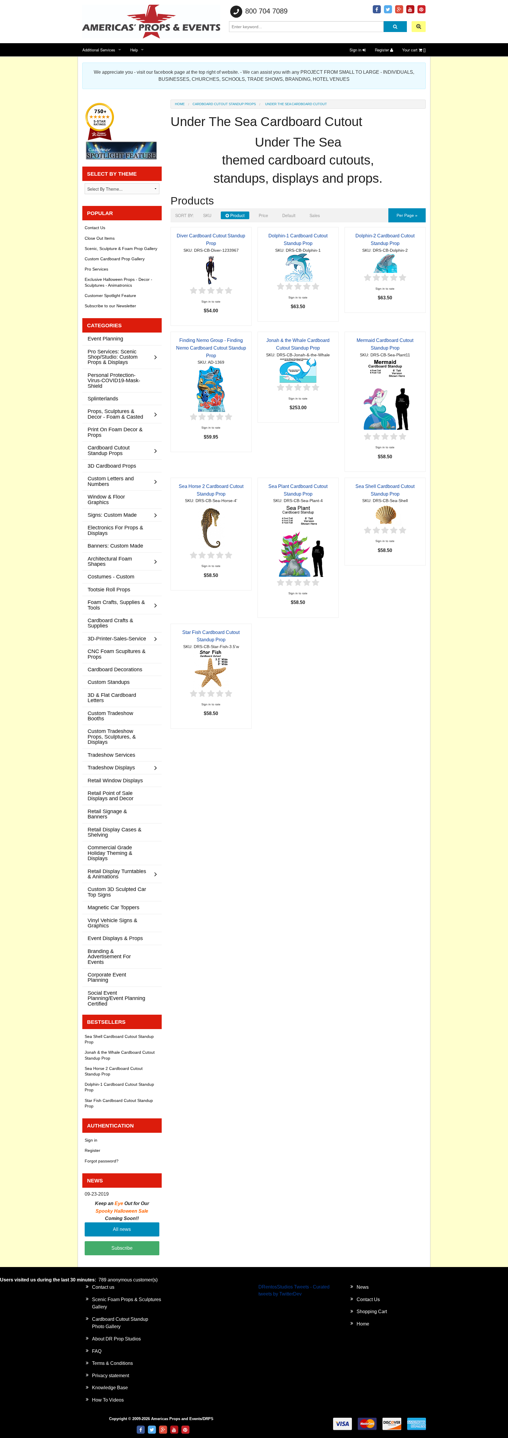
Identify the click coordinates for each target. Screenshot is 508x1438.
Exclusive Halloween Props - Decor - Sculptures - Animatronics (118, 282)
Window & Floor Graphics (106, 499)
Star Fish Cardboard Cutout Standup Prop (119, 1103)
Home (180, 104)
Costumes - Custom (111, 576)
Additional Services (98, 50)
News (363, 1287)
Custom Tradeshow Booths (110, 715)
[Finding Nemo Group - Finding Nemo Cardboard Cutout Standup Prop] (210, 388)
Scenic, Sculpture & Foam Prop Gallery (121, 248)
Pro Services (96, 269)
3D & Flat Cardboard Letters (112, 697)
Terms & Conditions (112, 1363)
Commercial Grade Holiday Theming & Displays (110, 852)
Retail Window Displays (115, 780)
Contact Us (95, 227)
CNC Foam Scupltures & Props (117, 654)
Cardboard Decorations (115, 669)
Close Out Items (100, 238)
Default (288, 215)
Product (237, 215)
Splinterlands (103, 398)
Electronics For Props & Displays (115, 530)
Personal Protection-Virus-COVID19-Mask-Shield (114, 380)
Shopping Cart (372, 1311)
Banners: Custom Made (115, 546)
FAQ (96, 1351)
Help (134, 50)
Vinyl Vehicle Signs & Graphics (112, 923)
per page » (407, 215)
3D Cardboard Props (112, 466)
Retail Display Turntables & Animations (117, 874)
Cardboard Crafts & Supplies (110, 623)
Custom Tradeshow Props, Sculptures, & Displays (112, 736)
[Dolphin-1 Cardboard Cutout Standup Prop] (298, 267)
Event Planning (105, 338)
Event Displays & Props (115, 938)
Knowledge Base (110, 1387)
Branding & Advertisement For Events (109, 956)
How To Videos (108, 1399)
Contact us (103, 1287)
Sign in (356, 50)
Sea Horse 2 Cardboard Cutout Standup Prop (114, 1071)
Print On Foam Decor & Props (115, 432)
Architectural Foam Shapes (110, 561)
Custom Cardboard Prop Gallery (115, 258)
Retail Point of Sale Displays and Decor (110, 795)
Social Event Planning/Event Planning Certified (116, 998)
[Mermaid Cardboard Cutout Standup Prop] (385, 394)
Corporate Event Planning (107, 977)
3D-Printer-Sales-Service (117, 638)
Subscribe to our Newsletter (110, 305)
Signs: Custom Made (112, 515)
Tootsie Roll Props (109, 589)
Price (263, 215)
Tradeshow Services (111, 755)
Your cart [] (414, 50)
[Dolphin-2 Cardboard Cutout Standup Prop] (385, 263)
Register (382, 50)
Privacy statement (110, 1375)
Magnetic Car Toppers (113, 907)
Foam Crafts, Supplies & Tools (116, 604)
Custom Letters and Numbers (111, 481)
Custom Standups (109, 682)
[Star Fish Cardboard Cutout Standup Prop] (211, 669)
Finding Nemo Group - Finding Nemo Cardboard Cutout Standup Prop (211, 348)
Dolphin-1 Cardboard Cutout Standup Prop (119, 1087)
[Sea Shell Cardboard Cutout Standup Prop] (385, 514)
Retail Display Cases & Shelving (114, 832)
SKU (207, 215)
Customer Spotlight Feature (110, 295)
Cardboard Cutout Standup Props (224, 104)
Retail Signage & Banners (107, 814)
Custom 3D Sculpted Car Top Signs (117, 891)
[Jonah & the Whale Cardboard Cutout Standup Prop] (298, 370)
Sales (315, 215)
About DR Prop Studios (116, 1338)
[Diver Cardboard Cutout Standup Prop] (211, 269)
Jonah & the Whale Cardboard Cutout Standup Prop (120, 1055)
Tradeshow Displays (111, 767)
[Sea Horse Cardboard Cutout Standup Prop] (211, 526)
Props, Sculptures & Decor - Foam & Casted (115, 414)
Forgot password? (101, 1161)
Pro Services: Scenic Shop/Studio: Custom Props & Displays (113, 356)
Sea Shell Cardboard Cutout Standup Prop (119, 1039)
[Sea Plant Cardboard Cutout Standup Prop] (298, 540)
